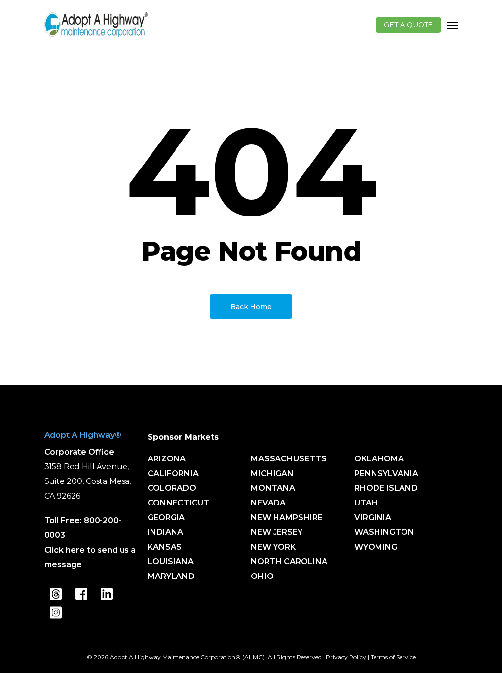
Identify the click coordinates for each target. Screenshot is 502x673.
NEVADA (268, 502)
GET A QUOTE (408, 25)
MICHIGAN (272, 473)
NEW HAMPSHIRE (287, 517)
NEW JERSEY (276, 532)
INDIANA (165, 532)
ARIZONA (167, 458)
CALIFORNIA (173, 473)
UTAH (366, 502)
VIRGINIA (372, 517)
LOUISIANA (171, 561)
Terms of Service (393, 657)
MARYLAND (171, 576)
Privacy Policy (346, 657)
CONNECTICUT (178, 502)
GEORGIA (166, 517)
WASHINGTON (384, 532)
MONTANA (273, 488)
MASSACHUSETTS (288, 458)
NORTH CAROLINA (289, 561)
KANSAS (165, 547)
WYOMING (375, 547)
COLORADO (172, 488)
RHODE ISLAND (386, 488)
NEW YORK (273, 547)
